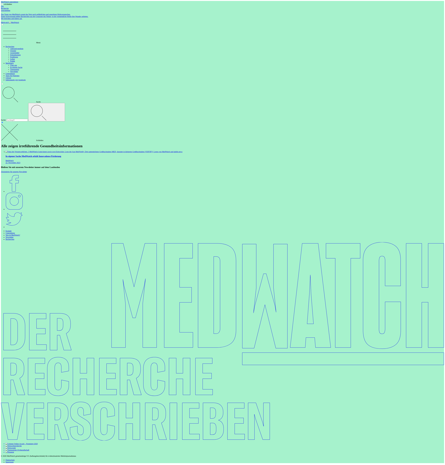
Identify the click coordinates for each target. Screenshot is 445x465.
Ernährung (14, 57)
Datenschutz (10, 460)
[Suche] (46, 112)
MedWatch (10, 63)
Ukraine (13, 51)
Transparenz (14, 69)
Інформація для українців (16, 80)
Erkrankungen (15, 55)
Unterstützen (10, 74)
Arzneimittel (14, 53)
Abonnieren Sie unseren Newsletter (14, 172)
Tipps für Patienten (12, 76)
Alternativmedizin (16, 49)
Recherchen (10, 47)
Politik (12, 61)
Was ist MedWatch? (13, 235)
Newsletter (14, 72)
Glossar (8, 78)
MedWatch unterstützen (9, 2)
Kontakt (8, 231)
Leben (12, 59)
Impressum (10, 462)
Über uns (13, 65)
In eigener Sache (16, 67)
